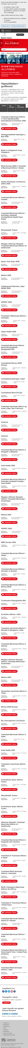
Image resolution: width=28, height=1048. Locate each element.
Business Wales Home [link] (6, 38)
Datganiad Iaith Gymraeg (9, 1034)
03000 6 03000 (10, 1014)
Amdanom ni (6, 1023)
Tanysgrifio (6, 1002)
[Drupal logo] (14, 43)
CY (5, 35)
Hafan (2, 53)
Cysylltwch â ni (6, 1026)
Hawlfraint (5, 1029)
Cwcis (4, 1028)
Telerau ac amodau (7, 1033)
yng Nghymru (11, 106)
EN (5, 33)
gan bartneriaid (20, 106)
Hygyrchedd (6, 1024)
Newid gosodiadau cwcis (18, 25)
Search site (24, 49)
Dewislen (20, 34)
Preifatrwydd (6, 1031)
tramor (4, 105)
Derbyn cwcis (5, 25)
